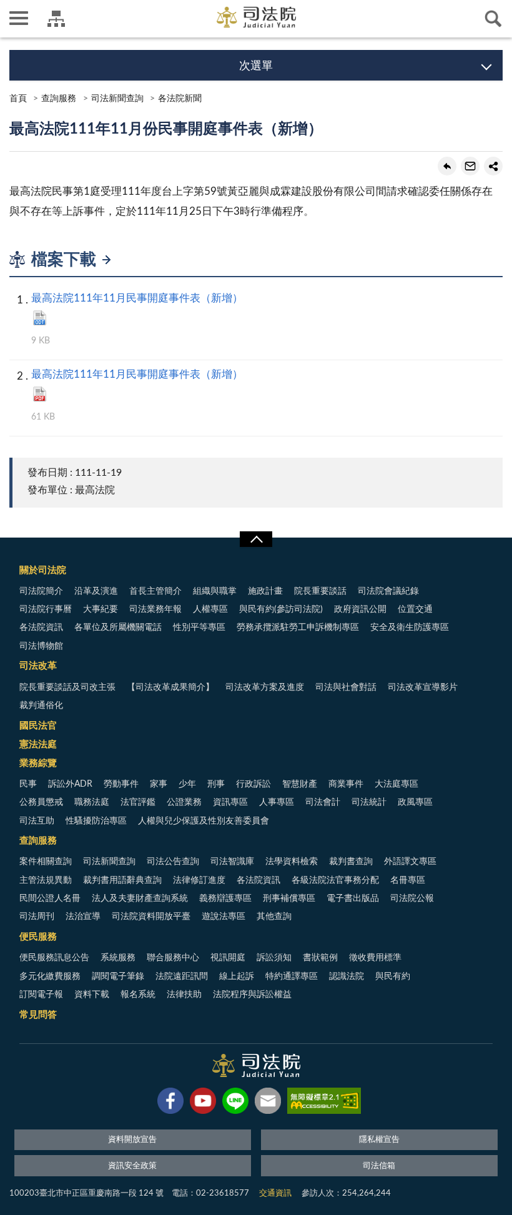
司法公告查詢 (173, 861)
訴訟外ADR (70, 784)
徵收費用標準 (375, 957)
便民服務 (38, 937)
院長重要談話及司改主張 (67, 687)
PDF (39, 393)
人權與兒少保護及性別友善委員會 (203, 821)
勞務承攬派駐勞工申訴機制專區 (298, 627)
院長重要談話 (320, 591)
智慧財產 (299, 784)
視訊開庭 (227, 957)
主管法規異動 (45, 880)
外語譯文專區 (410, 861)
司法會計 (322, 802)
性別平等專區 (199, 627)
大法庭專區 (396, 784)
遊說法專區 (223, 916)
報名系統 (138, 994)
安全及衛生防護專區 (409, 627)
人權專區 (210, 609)
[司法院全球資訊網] (256, 17)
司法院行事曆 (45, 609)
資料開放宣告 (132, 1140)
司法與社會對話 (346, 687)
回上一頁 (447, 166)
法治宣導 (83, 916)
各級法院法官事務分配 (335, 880)
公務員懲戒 (41, 802)
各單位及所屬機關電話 (118, 627)
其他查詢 (274, 916)
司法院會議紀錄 (388, 591)
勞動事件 (121, 784)
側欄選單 (18, 18)
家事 (158, 784)
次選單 (256, 66)
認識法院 (346, 976)
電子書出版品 (353, 898)
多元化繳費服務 (50, 976)
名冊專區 (407, 880)
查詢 (493, 18)
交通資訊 (275, 1193)
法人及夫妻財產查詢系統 (140, 898)
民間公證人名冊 (50, 898)
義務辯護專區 (225, 898)
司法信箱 (379, 1166)
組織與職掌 (215, 591)
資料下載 (91, 994)
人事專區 (276, 802)
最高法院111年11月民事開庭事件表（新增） (137, 298)
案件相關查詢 (45, 861)
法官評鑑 (138, 802)
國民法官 (38, 725)
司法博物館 (41, 646)
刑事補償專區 (289, 898)
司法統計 (369, 802)
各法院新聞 (180, 98)
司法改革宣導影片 (423, 687)
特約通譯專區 (291, 976)
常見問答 (38, 1015)
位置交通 (415, 609)
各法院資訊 (41, 627)
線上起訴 (236, 976)
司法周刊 (36, 916)
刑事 (216, 784)
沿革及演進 (96, 591)
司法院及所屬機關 (56, 18)
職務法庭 (91, 802)
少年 (187, 784)
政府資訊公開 (360, 609)
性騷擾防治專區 (96, 821)
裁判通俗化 (41, 705)
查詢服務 (58, 98)
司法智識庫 (232, 861)
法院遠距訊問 (181, 976)
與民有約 (392, 976)
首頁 (18, 98)
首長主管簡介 (155, 591)
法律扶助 (184, 994)
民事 (28, 784)
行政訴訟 (253, 784)
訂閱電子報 (41, 994)
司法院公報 (412, 898)
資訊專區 (230, 802)
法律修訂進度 (199, 880)
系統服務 (118, 957)
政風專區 (415, 802)
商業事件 (345, 784)
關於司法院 (42, 570)
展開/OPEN (256, 539)
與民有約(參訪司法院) (281, 609)
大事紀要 (100, 609)
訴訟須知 (274, 957)
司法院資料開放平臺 (151, 916)
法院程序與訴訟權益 (252, 994)
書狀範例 (320, 957)
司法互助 (36, 821)
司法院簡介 (41, 591)
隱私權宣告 (379, 1140)
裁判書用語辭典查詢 (122, 880)
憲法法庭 (38, 744)
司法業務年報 (155, 609)
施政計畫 (265, 591)
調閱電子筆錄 (118, 976)
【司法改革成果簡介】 (170, 687)
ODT (39, 317)
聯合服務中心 (173, 957)
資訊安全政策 (132, 1166)
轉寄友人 (470, 166)
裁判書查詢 (351, 861)
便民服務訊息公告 (54, 957)
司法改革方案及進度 (264, 687)
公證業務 (184, 802)
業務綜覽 (38, 763)
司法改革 (38, 666)
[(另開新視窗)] (170, 1103)
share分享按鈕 (493, 166)
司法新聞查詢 (117, 98)
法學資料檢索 (291, 861)
